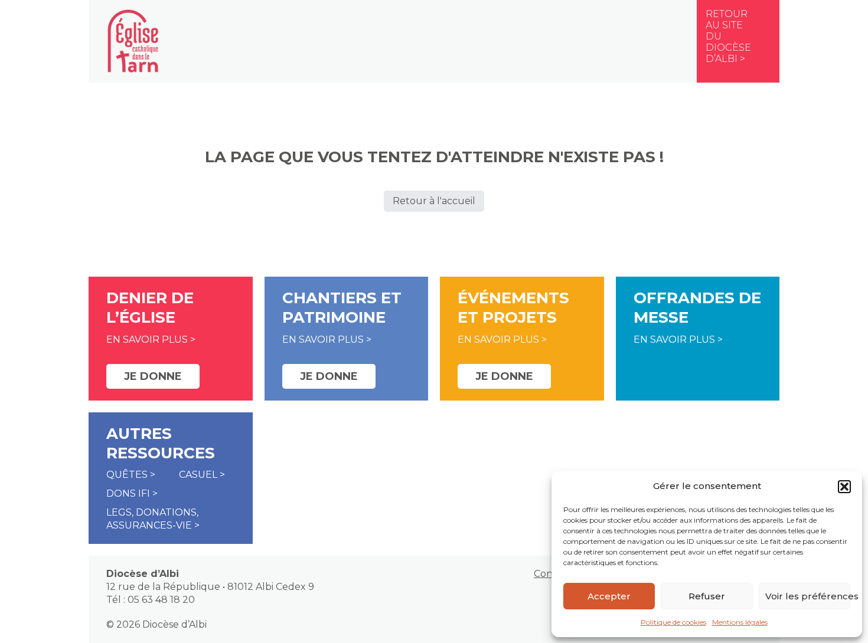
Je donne (153, 376)
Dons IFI (128, 493)
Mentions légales (740, 622)
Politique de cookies (673, 622)
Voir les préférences (807, 596)
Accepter (609, 596)
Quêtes (127, 474)
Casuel (198, 474)
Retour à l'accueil (434, 200)
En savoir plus (147, 339)
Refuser (706, 596)
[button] (844, 487)
